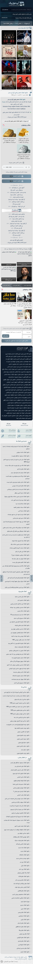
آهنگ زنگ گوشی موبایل (23, 873)
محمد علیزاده (13, 400)
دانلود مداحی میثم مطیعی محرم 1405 (19, 710)
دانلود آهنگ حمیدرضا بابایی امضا (21, 784)
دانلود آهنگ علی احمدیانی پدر (22, 766)
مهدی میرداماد (7, 410)
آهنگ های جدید (27, 285)
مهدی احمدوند (10, 408)
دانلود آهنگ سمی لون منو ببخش (21, 518)
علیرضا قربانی (19, 390)
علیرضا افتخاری (7, 387)
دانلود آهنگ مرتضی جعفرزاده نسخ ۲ (20, 555)
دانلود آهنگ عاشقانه (24, 855)
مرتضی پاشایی (27, 405)
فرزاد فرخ (13, 390)
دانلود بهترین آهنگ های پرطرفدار (21, 837)
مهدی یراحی (28, 413)
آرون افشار (17, 354)
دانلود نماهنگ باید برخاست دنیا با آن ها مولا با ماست (16, 696)
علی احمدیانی (19, 385)
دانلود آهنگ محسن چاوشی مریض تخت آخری (18, 665)
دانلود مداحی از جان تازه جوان (21, 699)
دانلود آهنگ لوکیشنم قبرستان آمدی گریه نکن (18, 578)
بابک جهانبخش (27, 361)
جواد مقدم (28, 364)
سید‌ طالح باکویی (27, 377)
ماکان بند (28, 395)
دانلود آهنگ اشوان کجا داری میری (21, 773)
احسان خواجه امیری (9, 354)
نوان (17, 416)
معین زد (17, 408)
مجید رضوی (7, 395)
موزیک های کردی (25, 902)
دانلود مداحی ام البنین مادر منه (21, 717)
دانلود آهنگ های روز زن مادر (22, 880)
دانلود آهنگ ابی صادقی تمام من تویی (19, 604)
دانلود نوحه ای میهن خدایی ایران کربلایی (19, 668)
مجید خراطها (14, 395)
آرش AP (29, 354)
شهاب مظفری (6, 380)
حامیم (10, 364)
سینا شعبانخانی (19, 380)
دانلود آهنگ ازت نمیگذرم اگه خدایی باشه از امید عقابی (16, 528)
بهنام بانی (13, 361)
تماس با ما (18, 23)
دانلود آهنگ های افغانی (23, 891)
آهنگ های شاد (16, 285)
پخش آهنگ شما (8, 23)
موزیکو (8, 424)
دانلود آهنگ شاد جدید (23, 848)
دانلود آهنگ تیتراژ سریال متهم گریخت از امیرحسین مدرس (17, 583)
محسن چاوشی (17, 397)
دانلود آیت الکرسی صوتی (23, 732)
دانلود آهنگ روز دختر (24, 869)
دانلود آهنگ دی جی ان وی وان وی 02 (19, 615)
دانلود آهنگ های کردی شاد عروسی (20, 486)
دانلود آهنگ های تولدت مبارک (22, 647)
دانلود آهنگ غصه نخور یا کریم (22, 826)
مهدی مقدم (14, 410)
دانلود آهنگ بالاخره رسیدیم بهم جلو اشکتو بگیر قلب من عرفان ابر (16, 567)
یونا (17, 418)
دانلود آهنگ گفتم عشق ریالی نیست (20, 562)
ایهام (12, 359)
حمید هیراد (14, 369)
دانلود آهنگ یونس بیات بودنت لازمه (20, 636)
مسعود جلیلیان (10, 405)
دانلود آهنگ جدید (25, 851)
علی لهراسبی (20, 387)
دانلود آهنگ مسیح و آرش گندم (21, 683)
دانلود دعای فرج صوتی (23, 742)
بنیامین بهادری (19, 361)
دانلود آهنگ (22, 99)
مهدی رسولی (21, 410)
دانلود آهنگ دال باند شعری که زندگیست (19, 806)
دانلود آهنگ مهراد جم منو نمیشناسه (20, 679)
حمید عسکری (28, 369)
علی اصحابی (12, 385)
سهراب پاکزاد (14, 374)
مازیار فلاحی (9, 392)
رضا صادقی (17, 372)
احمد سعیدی (20, 356)
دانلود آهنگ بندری (24, 905)
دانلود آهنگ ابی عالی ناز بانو (22, 551)
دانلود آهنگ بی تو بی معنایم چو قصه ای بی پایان (17, 587)
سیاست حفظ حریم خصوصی (11, 961)
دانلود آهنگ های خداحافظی (22, 927)
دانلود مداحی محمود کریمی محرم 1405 (19, 703)
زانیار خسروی (28, 374)
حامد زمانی (22, 364)
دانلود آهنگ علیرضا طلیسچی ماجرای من (19, 622)
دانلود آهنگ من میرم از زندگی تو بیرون (19, 809)
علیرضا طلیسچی (27, 390)
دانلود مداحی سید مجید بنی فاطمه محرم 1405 (17, 707)
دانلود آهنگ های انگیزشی (23, 937)
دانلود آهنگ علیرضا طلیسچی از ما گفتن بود (18, 643)
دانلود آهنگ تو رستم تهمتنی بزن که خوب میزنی (17, 654)
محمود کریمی (10, 403)
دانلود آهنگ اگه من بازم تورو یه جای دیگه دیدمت (17, 465)
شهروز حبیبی (14, 382)
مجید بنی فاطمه (21, 395)
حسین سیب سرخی (18, 367)
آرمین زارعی (23, 354)
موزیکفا (24, 424)
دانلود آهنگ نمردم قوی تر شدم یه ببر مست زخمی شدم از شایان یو (16, 536)
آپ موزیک (16, 4)
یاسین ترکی (28, 418)
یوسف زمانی (22, 418)
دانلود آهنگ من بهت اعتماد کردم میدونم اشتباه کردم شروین (16, 523)
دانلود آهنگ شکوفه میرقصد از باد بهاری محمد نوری (16, 830)
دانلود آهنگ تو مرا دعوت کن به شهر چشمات (18, 514)
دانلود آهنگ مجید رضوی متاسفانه (21, 676)
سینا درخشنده (27, 380)
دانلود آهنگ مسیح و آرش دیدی (21, 618)
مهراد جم (22, 413)
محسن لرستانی (9, 397)
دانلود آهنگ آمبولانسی (23, 945)
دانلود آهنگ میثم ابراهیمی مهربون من (20, 633)
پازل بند (8, 361)
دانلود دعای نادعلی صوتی (23, 746)
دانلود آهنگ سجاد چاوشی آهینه (21, 507)
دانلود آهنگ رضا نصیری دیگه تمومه (20, 541)
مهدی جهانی (28, 410)
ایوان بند (8, 359)
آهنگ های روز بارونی (24, 934)
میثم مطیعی (9, 413)
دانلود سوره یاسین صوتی (23, 739)
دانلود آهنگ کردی (25, 952)
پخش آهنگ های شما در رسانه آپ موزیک (23, 18)
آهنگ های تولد (6, 285)
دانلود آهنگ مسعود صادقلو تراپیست (20, 456)
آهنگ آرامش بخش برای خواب (22, 887)
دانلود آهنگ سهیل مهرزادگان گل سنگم (19, 661)
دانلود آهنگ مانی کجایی (23, 777)
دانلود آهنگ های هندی (23, 941)
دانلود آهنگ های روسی (23, 912)
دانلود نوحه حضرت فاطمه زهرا (22, 728)
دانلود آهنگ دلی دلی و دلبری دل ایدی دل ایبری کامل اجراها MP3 (16, 461)
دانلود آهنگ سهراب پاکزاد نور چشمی (20, 802)
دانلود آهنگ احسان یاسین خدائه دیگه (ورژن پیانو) (17, 496)
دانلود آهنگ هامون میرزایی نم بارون (20, 813)
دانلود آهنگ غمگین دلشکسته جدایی (20, 898)
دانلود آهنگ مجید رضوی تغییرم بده (20, 658)
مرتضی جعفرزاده (19, 405)
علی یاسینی (13, 387)
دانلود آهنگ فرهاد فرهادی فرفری (21, 781)
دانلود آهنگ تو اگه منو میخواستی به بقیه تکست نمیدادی (17, 477)
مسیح (21, 408)
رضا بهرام (29, 372)
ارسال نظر (5, 336)
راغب (10, 369)
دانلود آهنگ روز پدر (24, 862)
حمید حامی (10, 367)
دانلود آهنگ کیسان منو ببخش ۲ (21, 791)
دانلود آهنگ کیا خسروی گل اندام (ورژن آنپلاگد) (17, 817)
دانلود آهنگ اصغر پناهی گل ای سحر (18, 93)
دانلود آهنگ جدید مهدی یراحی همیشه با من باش (17, 799)
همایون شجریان (11, 416)
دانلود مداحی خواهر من (23, 833)
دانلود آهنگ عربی (25, 909)
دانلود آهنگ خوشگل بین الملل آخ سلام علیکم (18, 531)
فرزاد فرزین (7, 390)
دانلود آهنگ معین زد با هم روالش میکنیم (19, 650)
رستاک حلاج (5, 369)
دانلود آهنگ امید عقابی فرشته (22, 625)
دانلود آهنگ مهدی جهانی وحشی (21, 788)
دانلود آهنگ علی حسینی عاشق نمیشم (20, 770)
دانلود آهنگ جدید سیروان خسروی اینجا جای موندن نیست (17, 821)
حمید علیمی (21, 369)
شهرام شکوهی (27, 382)
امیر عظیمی (28, 359)
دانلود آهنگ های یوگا (24, 930)
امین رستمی (16, 359)
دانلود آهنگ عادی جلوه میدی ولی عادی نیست (18, 482)
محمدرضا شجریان (26, 403)
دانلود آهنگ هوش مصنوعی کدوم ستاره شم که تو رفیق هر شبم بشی (16, 573)
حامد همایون (16, 364)
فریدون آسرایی (27, 392)
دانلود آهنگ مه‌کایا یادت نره (22, 504)
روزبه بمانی (6, 372)
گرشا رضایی (20, 392)
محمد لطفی (6, 400)
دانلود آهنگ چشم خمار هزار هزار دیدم (20, 473)
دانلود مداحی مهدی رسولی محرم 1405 (19, 714)
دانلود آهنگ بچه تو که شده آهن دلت (20, 500)
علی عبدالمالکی (27, 387)
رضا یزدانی (12, 372)
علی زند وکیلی (6, 385)
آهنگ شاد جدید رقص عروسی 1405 (20, 640)
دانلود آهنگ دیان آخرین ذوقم (22, 493)
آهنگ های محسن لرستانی (23, 948)
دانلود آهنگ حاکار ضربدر (23, 611)
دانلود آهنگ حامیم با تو (23, 600)
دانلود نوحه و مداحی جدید (22, 858)
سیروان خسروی (18, 377)
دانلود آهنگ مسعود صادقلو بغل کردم (20, 763)
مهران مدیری (16, 413)
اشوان (15, 356)
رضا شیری (23, 372)
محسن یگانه (28, 400)
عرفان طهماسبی (27, 385)
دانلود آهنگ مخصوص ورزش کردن (20, 894)
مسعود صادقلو (27, 408)
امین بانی (22, 359)
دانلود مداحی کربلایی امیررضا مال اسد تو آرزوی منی (16, 692)
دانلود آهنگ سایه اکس (23, 511)
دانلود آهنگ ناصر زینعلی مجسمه (21, 672)
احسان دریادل (27, 356)
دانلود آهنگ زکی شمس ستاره (22, 597)
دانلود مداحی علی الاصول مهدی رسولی (19, 721)
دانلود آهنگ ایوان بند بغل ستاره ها (20, 559)
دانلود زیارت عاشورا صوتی (23, 735)
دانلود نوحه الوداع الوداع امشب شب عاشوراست (17, 725)
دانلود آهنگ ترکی (25, 866)
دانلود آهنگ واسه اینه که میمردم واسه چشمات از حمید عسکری (16, 448)
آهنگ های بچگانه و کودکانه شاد (21, 884)
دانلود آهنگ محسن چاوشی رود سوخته (19, 607)
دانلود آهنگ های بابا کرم (23, 469)
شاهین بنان (12, 380)
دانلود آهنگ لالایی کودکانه (22, 844)
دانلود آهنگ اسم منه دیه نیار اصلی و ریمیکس (18, 489)
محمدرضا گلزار (18, 403)
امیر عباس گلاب (9, 356)
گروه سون (15, 392)
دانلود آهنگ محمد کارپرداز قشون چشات (19, 548)
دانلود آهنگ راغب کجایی (23, 795)
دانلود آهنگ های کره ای (23, 923)
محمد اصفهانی (20, 400)
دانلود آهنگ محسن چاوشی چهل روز (20, 629)
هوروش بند (4, 416)
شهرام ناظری (20, 382)
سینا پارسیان (11, 377)
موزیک (3, 102)
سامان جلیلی (21, 374)
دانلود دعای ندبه (25, 750)
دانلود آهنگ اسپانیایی (24, 916)
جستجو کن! (5, 9)
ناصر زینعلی (21, 416)
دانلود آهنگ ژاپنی (25, 919)
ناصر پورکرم (28, 416)
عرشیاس (8, 382)
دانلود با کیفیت (15, 176)
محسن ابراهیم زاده (26, 397)
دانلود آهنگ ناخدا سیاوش (23, 452)
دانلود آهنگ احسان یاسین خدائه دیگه (20, 544)
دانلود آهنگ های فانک (23, 876)
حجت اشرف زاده (27, 367)
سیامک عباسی (7, 374)
